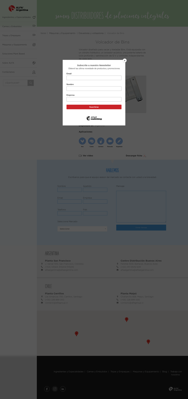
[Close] (125, 60)
